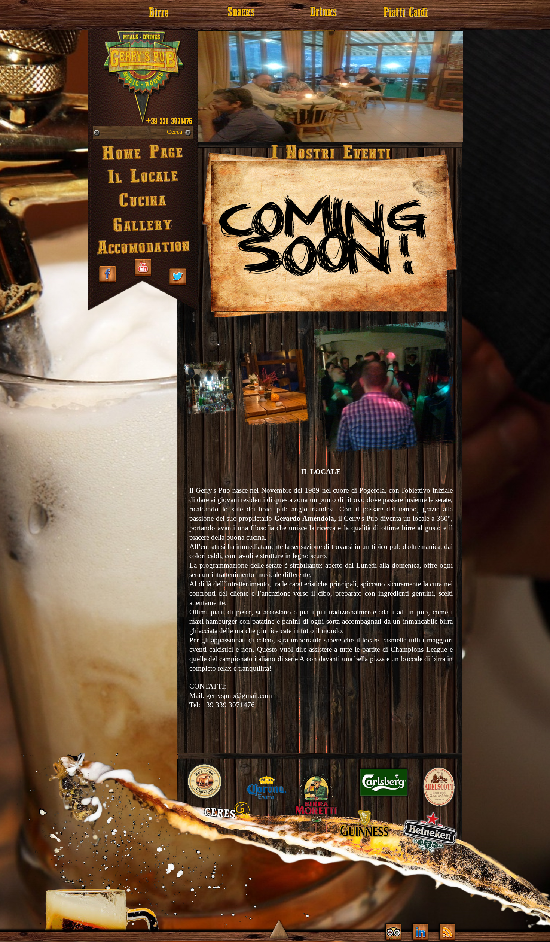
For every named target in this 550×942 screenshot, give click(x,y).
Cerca (174, 131)
